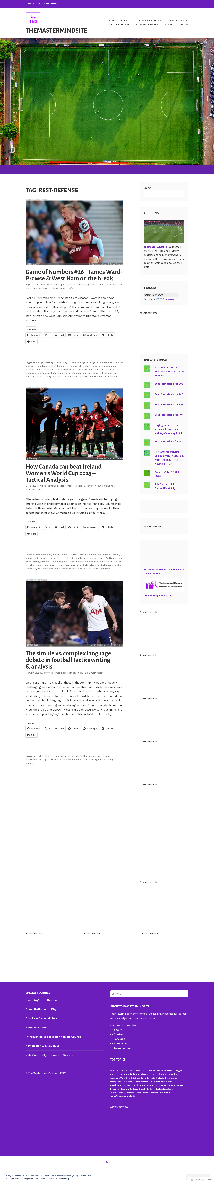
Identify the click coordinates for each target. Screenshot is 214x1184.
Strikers (150, 1089)
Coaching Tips (117, 1078)
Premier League (66, 288)
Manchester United (146, 24)
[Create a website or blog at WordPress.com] (107, 1161)
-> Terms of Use (120, 1048)
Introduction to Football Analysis (80, 756)
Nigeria (45, 565)
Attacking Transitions (68, 362)
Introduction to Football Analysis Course (53, 1036)
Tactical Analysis (45, 376)
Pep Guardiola (134, 1085)
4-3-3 (131, 1071)
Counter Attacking (46, 366)
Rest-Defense (105, 373)
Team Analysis (107, 486)
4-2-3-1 (123, 1071)
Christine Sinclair (74, 558)
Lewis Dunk (94, 369)
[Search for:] (149, 993)
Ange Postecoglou (47, 362)
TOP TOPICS (117, 1059)
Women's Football (34, 489)
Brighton (84, 362)
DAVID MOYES (63, 366)
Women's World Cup (69, 568)
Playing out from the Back (172, 1085)
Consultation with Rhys (42, 1009)
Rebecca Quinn (56, 565)
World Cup (85, 568)
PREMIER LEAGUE (117, 24)
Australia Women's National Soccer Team (89, 554)
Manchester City (144, 1082)
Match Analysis (34, 288)
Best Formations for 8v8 (168, 404)
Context (37, 756)
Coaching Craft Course (41, 1000)
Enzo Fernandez (100, 366)
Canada (168, 24)
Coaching (174, 1074)
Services (119, 1039)
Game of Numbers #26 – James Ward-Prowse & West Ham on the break (74, 275)
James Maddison (44, 369)
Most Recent (97, 672)
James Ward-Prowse (64, 369)
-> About (116, 1030)
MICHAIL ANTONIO (55, 373)
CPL (128, 1078)
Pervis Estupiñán (72, 373)
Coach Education (81, 672)
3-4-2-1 (114, 1071)
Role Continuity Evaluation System (49, 1055)
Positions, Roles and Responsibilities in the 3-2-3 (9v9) (169, 371)
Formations (171, 1078)
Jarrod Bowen (81, 369)
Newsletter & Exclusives (43, 1046)
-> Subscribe (119, 1043)
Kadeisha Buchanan (80, 561)
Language (42, 759)
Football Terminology (52, 756)
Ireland (119, 558)
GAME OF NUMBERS (178, 20)
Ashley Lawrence (60, 554)
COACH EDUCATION (149, 20)
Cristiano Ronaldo (140, 1078)
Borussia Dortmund (145, 1071)
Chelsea (119, 362)
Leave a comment (102, 568)
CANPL (113, 1074)
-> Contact (117, 1034)
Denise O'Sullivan (106, 558)
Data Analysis (157, 1078)
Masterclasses (115, 284)
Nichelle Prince (33, 565)
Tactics (59, 376)
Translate (168, 298)
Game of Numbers (97, 284)
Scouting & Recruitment (132, 1089)
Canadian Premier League (169, 1071)
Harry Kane (115, 1082)
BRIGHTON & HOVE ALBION (102, 362)
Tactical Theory (89, 759)
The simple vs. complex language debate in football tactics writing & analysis (68, 660)
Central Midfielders (127, 1074)
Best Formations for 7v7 (168, 393)
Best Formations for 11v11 (168, 414)
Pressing (114, 1089)
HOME (111, 20)
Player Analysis (50, 288)
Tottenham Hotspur (74, 376)
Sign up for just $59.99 (157, 595)
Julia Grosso (63, 561)
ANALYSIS (125, 20)
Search (147, 187)
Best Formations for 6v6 (168, 441)
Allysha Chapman (42, 554)
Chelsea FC (31, 366)
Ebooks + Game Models (41, 1018)
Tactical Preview (105, 565)
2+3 (35, 362)
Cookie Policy (63, 1178)
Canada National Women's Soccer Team (45, 558)
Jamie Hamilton (105, 756)
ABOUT (181, 24)
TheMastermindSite (56, 30)
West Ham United (93, 376)
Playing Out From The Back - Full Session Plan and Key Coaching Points (169, 429)
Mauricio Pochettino (36, 373)
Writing (109, 759)
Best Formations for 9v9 (168, 383)
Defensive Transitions (81, 366)
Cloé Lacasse (90, 558)
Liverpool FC (129, 1082)
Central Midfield (79, 284)
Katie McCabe (98, 561)
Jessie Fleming (32, 561)
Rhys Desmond (52, 284)
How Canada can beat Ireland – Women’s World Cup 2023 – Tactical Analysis (66, 473)
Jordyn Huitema (48, 561)
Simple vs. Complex (71, 759)
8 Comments (111, 376)
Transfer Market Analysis (122, 1096)
